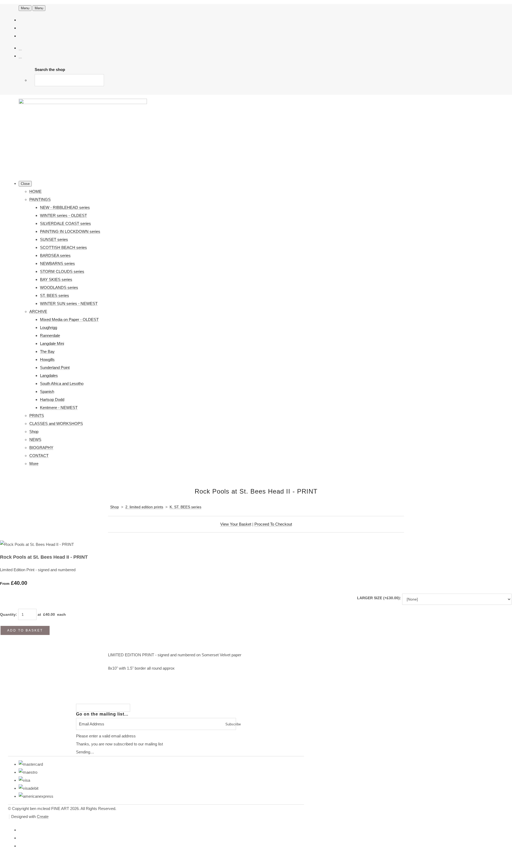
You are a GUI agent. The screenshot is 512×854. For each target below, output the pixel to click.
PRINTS (36, 415)
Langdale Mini (52, 343)
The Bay (47, 351)
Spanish (47, 391)
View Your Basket (235, 524)
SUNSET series (54, 239)
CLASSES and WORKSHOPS (56, 423)
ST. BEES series (54, 295)
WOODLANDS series (59, 287)
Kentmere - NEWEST (59, 407)
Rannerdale (50, 335)
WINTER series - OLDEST (63, 215)
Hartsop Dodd (52, 399)
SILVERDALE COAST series (65, 223)
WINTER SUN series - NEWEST (69, 303)
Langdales (49, 375)
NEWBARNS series (57, 263)
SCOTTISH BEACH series (63, 247)
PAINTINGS (40, 199)
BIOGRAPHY (41, 447)
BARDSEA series (55, 255)
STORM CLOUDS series (62, 271)
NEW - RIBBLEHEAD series (65, 207)
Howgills (47, 359)
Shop (33, 431)
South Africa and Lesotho (61, 383)
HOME (35, 191)
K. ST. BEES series (185, 507)
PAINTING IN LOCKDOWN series (70, 231)
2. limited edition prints (144, 507)
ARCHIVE (38, 311)
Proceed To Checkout (273, 524)
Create (43, 816)
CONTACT (39, 455)
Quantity (8, 614)
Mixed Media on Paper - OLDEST (69, 319)
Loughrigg (48, 327)
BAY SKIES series (56, 279)
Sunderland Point (55, 367)
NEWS (35, 439)
